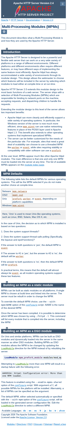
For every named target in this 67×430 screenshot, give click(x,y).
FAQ (30, 424)
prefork (56, 150)
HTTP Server (17, 20)
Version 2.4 (48, 20)
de (24, 410)
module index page (34, 164)
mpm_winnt (29, 126)
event (26, 147)
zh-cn (62, 410)
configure (31, 305)
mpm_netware (20, 191)
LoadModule (7, 348)
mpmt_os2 (18, 195)
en (30, 410)
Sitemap (48, 424)
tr (55, 410)
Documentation (33, 20)
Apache (4, 20)
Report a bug (60, 424)
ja (45, 410)
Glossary (38, 424)
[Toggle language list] (4, 32)
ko (50, 410)
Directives (21, 424)
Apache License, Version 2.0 (33, 417)
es (35, 410)
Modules (11, 424)
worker (16, 147)
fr (40, 410)
